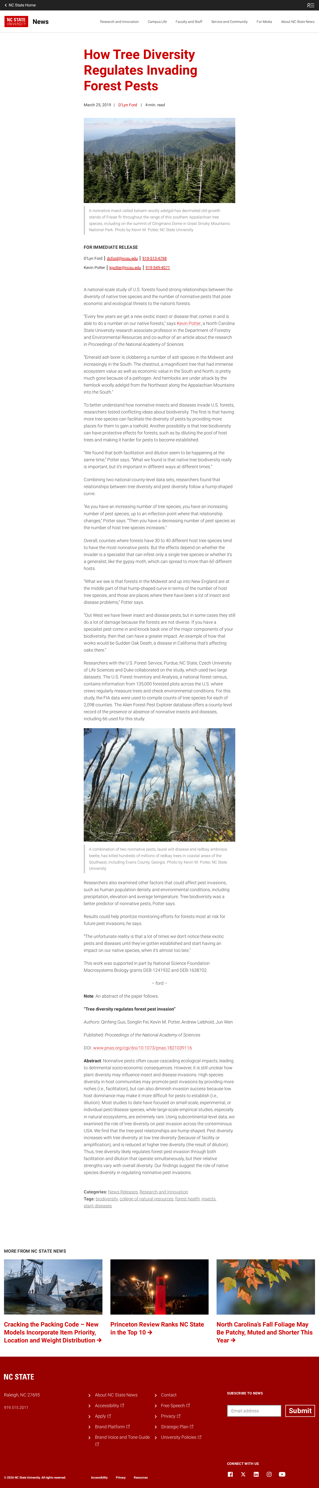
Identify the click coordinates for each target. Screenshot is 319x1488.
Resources (141, 1477)
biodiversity (107, 1198)
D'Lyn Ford (127, 105)
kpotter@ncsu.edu (125, 267)
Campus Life (157, 22)
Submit (300, 1411)
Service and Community (229, 22)
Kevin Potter (189, 323)
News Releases (123, 1191)
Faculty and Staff (189, 22)
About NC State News (298, 22)
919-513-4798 (154, 258)
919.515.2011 (16, 1407)
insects (209, 1198)
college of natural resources (146, 1198)
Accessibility (99, 1477)
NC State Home (22, 5)
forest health (187, 1198)
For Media (264, 22)
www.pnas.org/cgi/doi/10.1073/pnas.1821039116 (142, 1047)
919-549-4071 (158, 267)
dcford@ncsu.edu (122, 258)
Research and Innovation (119, 22)
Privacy (121, 1477)
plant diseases (98, 1205)
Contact (169, 1394)
